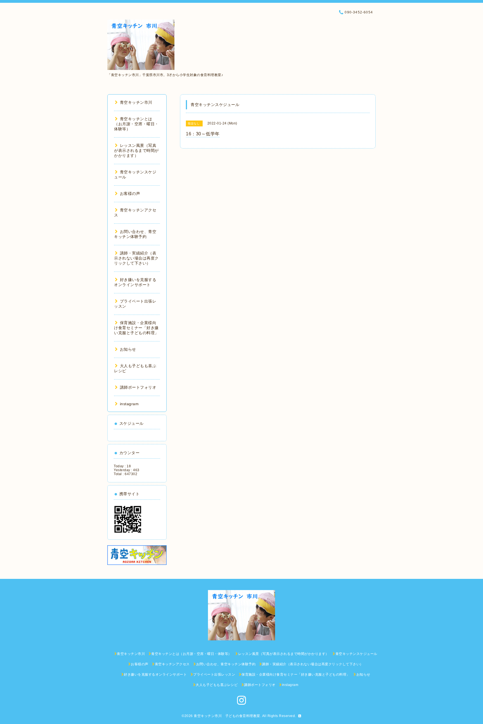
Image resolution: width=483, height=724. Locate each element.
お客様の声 (130, 193)
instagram (129, 404)
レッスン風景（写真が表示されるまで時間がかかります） (136, 150)
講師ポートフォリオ (138, 387)
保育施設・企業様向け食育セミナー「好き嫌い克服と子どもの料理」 (136, 327)
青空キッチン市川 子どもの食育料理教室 (227, 716)
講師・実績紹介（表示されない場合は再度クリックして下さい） (136, 258)
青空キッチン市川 (136, 102)
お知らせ (128, 349)
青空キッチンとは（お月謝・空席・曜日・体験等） (136, 124)
